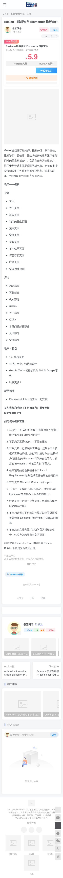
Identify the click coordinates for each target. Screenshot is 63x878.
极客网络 (17, 28)
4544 (29, 630)
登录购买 (47, 70)
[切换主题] (58, 849)
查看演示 (33, 77)
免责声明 (31, 822)
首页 (6, 13)
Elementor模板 (18, 13)
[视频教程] (58, 817)
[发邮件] (39, 830)
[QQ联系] (31, 830)
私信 (55, 29)
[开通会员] (58, 825)
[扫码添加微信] (58, 841)
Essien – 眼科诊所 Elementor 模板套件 (31, 21)
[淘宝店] (58, 810)
